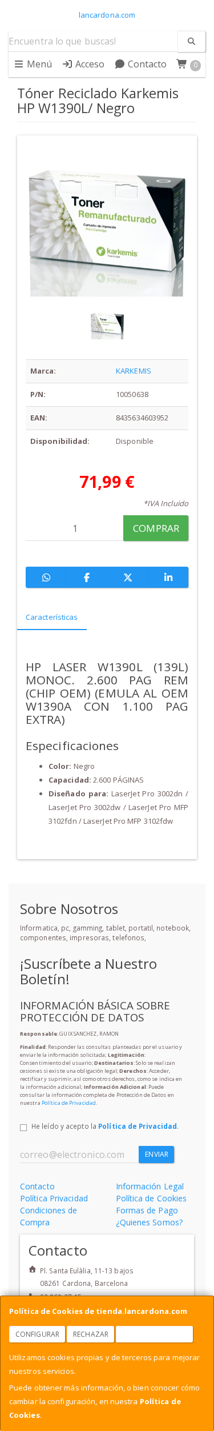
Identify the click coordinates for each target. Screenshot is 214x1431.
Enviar (156, 1154)
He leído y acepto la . (105, 1126)
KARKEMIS (133, 371)
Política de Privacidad (69, 1103)
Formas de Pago (147, 1210)
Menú (39, 64)
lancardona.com (107, 15)
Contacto (146, 64)
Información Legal (150, 1186)
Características (52, 617)
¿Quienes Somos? (149, 1222)
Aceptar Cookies (154, 1334)
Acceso (89, 64)
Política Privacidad (54, 1198)
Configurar (37, 1334)
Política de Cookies (151, 1198)
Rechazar (90, 1334)
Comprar (156, 528)
